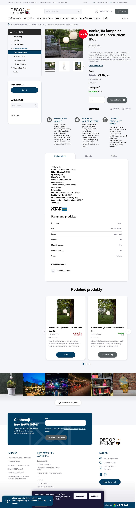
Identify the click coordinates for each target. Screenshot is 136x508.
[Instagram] (105, 474)
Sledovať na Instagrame (70, 402)
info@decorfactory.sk (111, 458)
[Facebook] (101, 474)
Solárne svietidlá (19, 60)
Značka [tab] (114, 156)
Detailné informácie (96, 66)
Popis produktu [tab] (60, 156)
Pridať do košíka (115, 100)
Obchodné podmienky (29, 2)
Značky (15, 72)
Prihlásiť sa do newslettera (56, 437)
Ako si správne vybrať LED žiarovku (19, 458)
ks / (24, 90)
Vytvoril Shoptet (107, 505)
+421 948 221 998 (110, 462)
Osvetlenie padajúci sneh (16, 473)
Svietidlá (16, 40)
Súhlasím (94, 496)
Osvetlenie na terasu (20, 48)
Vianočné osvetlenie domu (45, 486)
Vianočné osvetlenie (20, 68)
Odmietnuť (80, 496)
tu (60, 499)
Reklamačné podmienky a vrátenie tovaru (53, 2)
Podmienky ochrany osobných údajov (49, 473)
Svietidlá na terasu (20, 52)
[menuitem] (15, 18)
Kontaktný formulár (109, 482)
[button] (83, 364)
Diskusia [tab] (88, 156)
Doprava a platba (13, 2)
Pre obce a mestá (42, 483)
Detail (66, 355)
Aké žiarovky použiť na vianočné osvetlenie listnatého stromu (18, 478)
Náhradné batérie (20, 64)
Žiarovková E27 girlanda (15, 469)
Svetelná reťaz (18, 44)
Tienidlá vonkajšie (20, 56)
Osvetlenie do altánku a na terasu (18, 465)
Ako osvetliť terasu (14, 461)
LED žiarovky (17, 37)
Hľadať (79, 11)
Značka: (95, 47)
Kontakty (40, 480)
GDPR (39, 476)
